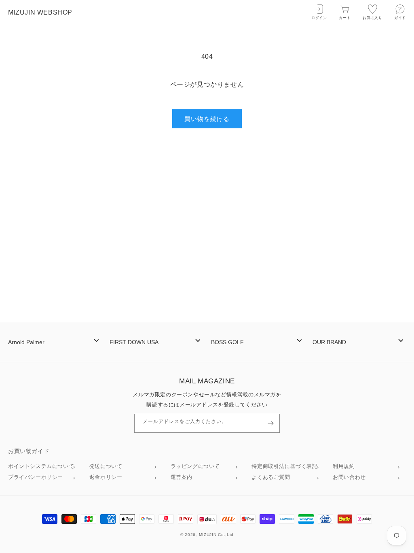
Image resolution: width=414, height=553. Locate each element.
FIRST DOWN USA (134, 342)
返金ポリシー (106, 477)
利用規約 (344, 466)
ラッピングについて (195, 466)
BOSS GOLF (227, 342)
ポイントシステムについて (41, 466)
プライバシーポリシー (35, 477)
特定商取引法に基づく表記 (284, 466)
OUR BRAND (329, 342)
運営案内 (181, 477)
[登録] (270, 423)
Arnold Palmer (26, 342)
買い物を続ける (207, 118)
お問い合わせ (349, 477)
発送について (106, 466)
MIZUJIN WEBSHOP (40, 12)
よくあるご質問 (270, 477)
